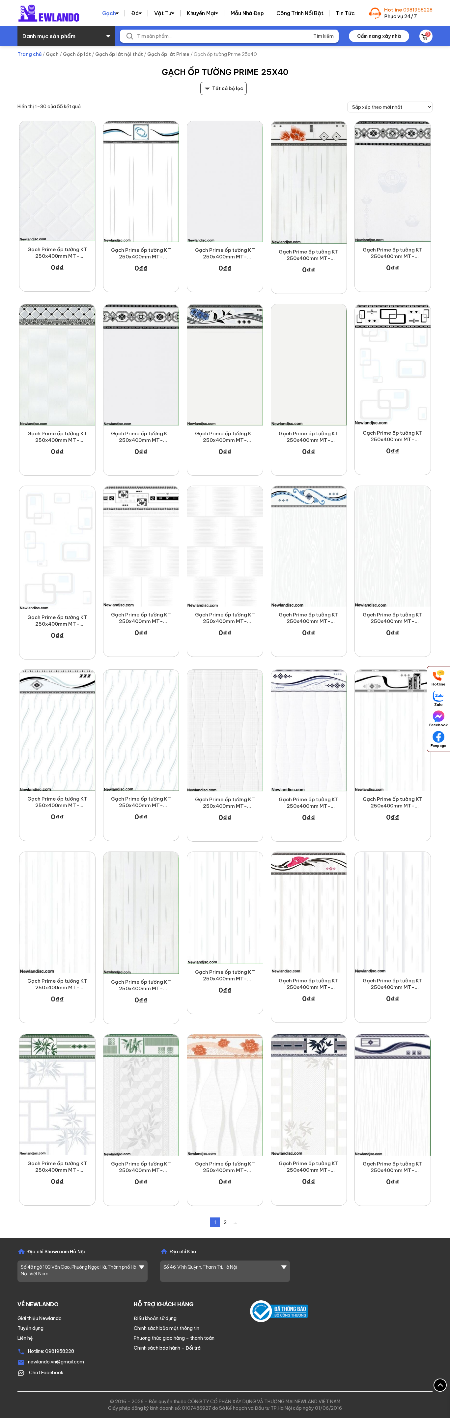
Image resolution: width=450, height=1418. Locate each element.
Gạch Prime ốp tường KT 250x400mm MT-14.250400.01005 (309, 618)
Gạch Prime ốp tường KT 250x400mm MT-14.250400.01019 (393, 253)
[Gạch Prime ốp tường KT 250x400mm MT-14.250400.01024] (393, 912)
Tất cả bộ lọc (227, 88)
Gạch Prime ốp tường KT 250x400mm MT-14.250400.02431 (225, 1167)
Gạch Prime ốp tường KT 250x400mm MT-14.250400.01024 (393, 984)
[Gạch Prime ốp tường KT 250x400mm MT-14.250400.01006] (225, 546)
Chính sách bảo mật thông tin (166, 1328)
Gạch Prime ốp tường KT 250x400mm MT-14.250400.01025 (309, 984)
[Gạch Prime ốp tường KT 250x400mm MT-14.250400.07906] (393, 1095)
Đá (134, 13)
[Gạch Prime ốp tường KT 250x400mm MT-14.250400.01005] (309, 546)
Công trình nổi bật (299, 13)
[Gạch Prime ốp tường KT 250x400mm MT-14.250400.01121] (393, 730)
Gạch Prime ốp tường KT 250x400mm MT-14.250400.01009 (393, 436)
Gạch (109, 13)
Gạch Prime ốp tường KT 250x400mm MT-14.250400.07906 (393, 1167)
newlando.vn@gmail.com (56, 1362)
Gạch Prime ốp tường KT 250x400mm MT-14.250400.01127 (57, 802)
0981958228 (418, 10)
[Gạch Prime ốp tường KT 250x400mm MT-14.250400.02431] (225, 1095)
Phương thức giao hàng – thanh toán (174, 1338)
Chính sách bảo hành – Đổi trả (167, 1348)
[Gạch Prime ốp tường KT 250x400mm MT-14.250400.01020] (141, 913)
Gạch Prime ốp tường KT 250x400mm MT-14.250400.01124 (309, 802)
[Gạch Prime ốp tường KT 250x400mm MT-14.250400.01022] (225, 181)
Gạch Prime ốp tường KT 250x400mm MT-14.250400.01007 (141, 618)
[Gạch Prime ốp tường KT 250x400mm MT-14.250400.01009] (393, 364)
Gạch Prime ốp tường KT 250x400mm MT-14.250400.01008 (57, 620)
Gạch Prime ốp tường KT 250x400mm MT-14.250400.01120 (57, 984)
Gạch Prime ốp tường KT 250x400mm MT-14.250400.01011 (141, 253)
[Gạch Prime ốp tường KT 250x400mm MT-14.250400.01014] (57, 181)
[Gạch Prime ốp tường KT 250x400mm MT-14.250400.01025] (309, 912)
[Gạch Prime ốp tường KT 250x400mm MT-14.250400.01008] (57, 548)
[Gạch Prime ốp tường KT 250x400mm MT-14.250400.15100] (309, 364)
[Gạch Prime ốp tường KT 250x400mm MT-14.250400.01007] (141, 546)
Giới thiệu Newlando (39, 1318)
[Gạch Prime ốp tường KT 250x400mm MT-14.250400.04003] (141, 1095)
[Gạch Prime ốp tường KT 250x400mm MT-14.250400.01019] (393, 181)
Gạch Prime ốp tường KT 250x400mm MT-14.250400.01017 (57, 437)
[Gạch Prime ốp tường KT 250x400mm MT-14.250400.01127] (57, 730)
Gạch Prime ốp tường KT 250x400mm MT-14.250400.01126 (141, 802)
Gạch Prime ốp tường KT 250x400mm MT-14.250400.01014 (57, 252)
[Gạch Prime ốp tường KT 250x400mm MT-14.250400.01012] (225, 908)
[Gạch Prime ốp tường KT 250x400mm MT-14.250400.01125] (225, 730)
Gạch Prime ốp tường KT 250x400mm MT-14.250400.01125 (225, 802)
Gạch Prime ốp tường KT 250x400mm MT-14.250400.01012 (225, 975)
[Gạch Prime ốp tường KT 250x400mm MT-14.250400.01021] (309, 182)
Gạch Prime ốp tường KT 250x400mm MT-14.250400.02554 (309, 1166)
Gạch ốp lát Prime (168, 54)
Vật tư (162, 13)
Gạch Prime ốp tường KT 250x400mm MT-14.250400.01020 (141, 985)
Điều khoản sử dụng (155, 1318)
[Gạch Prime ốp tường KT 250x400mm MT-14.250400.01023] (141, 364)
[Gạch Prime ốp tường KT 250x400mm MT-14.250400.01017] (57, 364)
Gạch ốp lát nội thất (119, 54)
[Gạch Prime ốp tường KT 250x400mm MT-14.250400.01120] (57, 912)
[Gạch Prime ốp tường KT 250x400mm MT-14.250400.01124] (309, 730)
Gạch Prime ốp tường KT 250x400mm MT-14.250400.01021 (309, 255)
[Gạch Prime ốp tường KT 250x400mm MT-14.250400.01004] (393, 546)
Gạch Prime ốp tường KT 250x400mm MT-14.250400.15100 (309, 437)
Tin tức (345, 13)
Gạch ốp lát (77, 54)
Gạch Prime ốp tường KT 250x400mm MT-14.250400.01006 (225, 618)
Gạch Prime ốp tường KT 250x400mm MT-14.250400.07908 (57, 1166)
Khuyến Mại (201, 13)
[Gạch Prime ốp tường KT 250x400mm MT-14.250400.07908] (57, 1094)
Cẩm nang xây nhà (379, 36)
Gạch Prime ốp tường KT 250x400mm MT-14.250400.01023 (141, 437)
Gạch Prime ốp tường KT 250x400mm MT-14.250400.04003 (141, 1167)
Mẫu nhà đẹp (247, 13)
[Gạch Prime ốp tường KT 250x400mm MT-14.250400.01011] (141, 181)
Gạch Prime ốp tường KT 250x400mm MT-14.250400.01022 (225, 253)
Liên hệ (25, 1338)
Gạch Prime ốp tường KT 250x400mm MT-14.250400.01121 (393, 802)
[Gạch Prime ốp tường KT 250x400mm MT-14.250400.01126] (141, 730)
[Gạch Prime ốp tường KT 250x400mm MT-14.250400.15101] (225, 364)
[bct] (279, 1311)
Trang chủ (29, 54)
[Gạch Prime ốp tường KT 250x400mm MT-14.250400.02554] (309, 1094)
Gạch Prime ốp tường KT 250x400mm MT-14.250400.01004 (393, 618)
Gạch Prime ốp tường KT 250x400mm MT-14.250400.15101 (225, 437)
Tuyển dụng (30, 1328)
